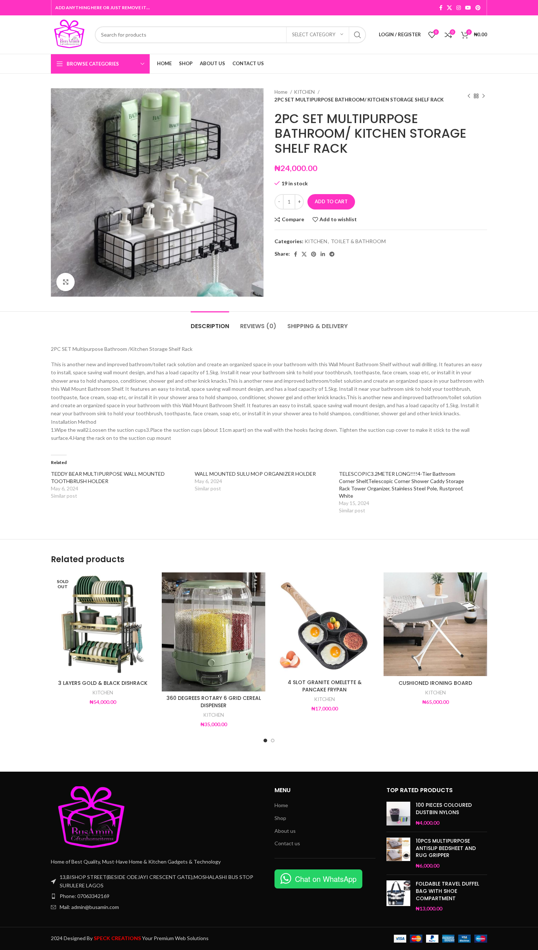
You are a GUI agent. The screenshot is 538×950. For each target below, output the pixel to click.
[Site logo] (69, 34)
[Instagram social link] (458, 7)
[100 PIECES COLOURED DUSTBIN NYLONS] (398, 814)
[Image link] (91, 817)
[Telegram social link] (332, 254)
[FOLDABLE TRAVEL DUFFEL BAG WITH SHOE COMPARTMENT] (398, 896)
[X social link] (449, 7)
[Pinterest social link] (478, 7)
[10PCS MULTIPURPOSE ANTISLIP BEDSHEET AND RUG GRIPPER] (398, 853)
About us (285, 831)
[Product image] (102, 624)
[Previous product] (468, 96)
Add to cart (331, 201)
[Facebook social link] (441, 7)
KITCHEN (305, 92)
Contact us (287, 843)
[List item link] (157, 896)
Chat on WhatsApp (325, 878)
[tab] (210, 322)
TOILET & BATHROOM (358, 241)
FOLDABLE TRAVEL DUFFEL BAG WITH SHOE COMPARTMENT (447, 891)
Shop (280, 818)
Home (281, 92)
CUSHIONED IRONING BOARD (435, 683)
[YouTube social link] (468, 7)
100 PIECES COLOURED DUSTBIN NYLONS (444, 809)
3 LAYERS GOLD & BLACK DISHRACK (102, 683)
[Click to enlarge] (65, 282)
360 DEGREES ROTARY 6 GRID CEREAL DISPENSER (214, 701)
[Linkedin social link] (322, 254)
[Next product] (483, 96)
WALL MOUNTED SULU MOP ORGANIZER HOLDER (255, 474)
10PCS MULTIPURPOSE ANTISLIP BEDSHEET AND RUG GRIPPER (446, 848)
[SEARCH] (357, 34)
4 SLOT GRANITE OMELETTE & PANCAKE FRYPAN (325, 686)
